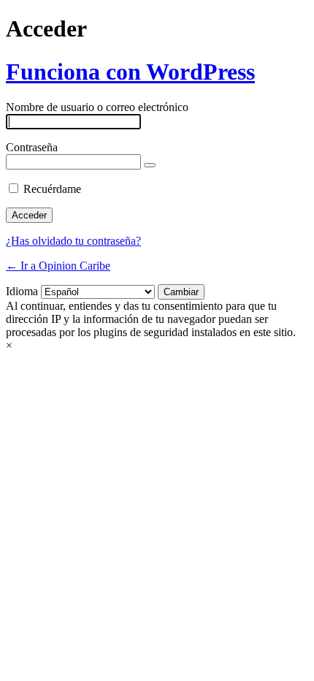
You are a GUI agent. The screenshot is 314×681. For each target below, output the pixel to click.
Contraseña (32, 147)
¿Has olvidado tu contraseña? (73, 241)
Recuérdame (52, 189)
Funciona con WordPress (130, 71)
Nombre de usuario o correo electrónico (97, 107)
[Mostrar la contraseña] (150, 165)
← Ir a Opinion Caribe (58, 265)
